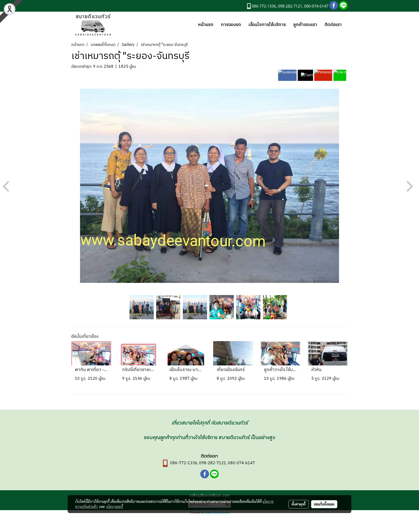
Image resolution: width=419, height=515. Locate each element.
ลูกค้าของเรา (305, 24)
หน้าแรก (205, 24)
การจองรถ (231, 24)
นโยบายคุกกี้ (114, 506)
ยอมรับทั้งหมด (324, 504)
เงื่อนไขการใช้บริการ (267, 24)
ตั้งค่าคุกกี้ (299, 504)
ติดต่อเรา (333, 24)
